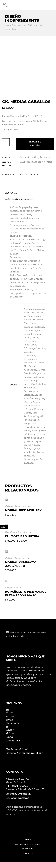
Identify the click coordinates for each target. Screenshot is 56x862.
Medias (38, 162)
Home (28, 840)
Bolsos (9, 506)
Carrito (28, 853)
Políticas (11, 193)
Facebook (12, 723)
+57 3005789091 (17, 786)
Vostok (48, 162)
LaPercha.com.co (17, 798)
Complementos (42, 157)
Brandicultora (32, 753)
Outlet (27, 532)
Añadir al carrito (35, 144)
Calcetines (26, 157)
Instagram (13, 740)
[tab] (12, 193)
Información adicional (19, 199)
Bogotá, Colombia (18, 794)
